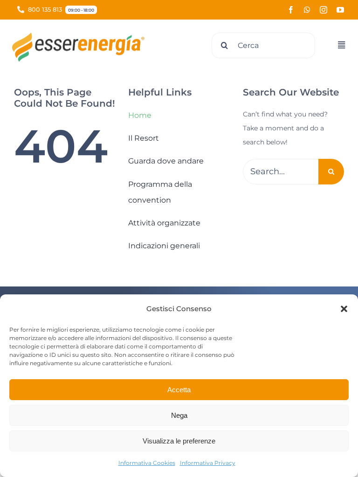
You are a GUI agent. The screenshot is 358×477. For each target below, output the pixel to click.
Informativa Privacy (207, 462)
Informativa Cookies (146, 462)
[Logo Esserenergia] (81, 35)
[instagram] (323, 10)
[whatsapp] (307, 10)
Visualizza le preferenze (179, 441)
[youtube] (340, 10)
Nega (179, 415)
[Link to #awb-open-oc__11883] (341, 45)
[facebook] (291, 10)
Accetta (179, 390)
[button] (344, 308)
